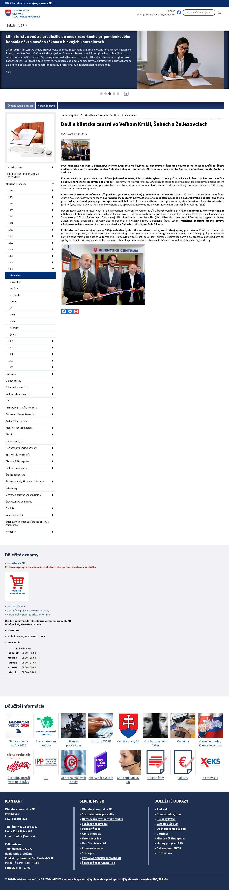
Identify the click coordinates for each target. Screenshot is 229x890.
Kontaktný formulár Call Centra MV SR (29, 858)
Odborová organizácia (17, 387)
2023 (10, 210)
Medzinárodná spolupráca (19, 427)
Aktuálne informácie (16, 184)
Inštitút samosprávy (16, 468)
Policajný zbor (91, 829)
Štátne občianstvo (15, 474)
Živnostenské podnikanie (19, 501)
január (13, 334)
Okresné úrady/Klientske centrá (102, 819)
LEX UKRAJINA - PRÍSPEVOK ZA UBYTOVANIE (22, 175)
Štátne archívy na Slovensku (20, 414)
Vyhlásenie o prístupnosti (106, 879)
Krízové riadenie (92, 848)
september (16, 294)
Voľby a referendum (16, 394)
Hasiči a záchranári (94, 843)
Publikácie (11, 374)
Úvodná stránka (14, 167)
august (13, 301)
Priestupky (11, 488)
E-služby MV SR (166, 819)
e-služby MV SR (16, 563)
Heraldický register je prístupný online (28, 614)
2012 (10, 347)
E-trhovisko (164, 853)
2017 (10, 249)
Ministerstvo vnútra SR (97, 809)
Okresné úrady (13, 380)
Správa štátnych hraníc (18, 454)
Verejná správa (46, 105)
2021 (10, 223)
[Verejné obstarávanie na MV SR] (16, 587)
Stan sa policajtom (169, 814)
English (170, 10)
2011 (10, 354)
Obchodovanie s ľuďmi (171, 829)
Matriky (10, 434)
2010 (10, 360)
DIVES (9, 400)
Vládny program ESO (170, 843)
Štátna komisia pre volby (98, 814)
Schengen (88, 853)
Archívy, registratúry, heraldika (21, 407)
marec (13, 321)
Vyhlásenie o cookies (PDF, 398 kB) (146, 879)
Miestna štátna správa (17, 461)
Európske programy (94, 824)
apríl (12, 314)
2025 (10, 196)
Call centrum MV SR (169, 848)
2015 (10, 262)
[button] (17, 24)
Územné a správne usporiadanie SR (24, 494)
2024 (10, 203)
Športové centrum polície (98, 863)
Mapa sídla (81, 879)
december (15, 275)
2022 (10, 216)
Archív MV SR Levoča (16, 421)
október (14, 288)
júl (11, 308)
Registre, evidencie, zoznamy (21, 447)
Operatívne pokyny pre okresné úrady (28, 610)
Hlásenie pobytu (14, 441)
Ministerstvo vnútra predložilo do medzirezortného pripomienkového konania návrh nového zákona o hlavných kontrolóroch (68, 39)
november (15, 281)
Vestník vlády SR (14, 515)
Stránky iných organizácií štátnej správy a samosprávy (27, 523)
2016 (10, 255)
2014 (10, 268)
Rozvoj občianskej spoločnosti (101, 858)
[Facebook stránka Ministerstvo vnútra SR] (179, 12)
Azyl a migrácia (91, 833)
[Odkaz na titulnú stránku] (23, 12)
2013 (10, 341)
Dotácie (10, 508)
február (14, 327)
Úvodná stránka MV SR (20, 105)
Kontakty (11, 531)
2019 (10, 236)
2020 (10, 229)
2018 (10, 242)
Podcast (162, 809)
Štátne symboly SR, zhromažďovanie (25, 481)
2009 (10, 367)
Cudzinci (162, 833)
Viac (8, 71)
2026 (10, 190)
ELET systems (64, 879)
